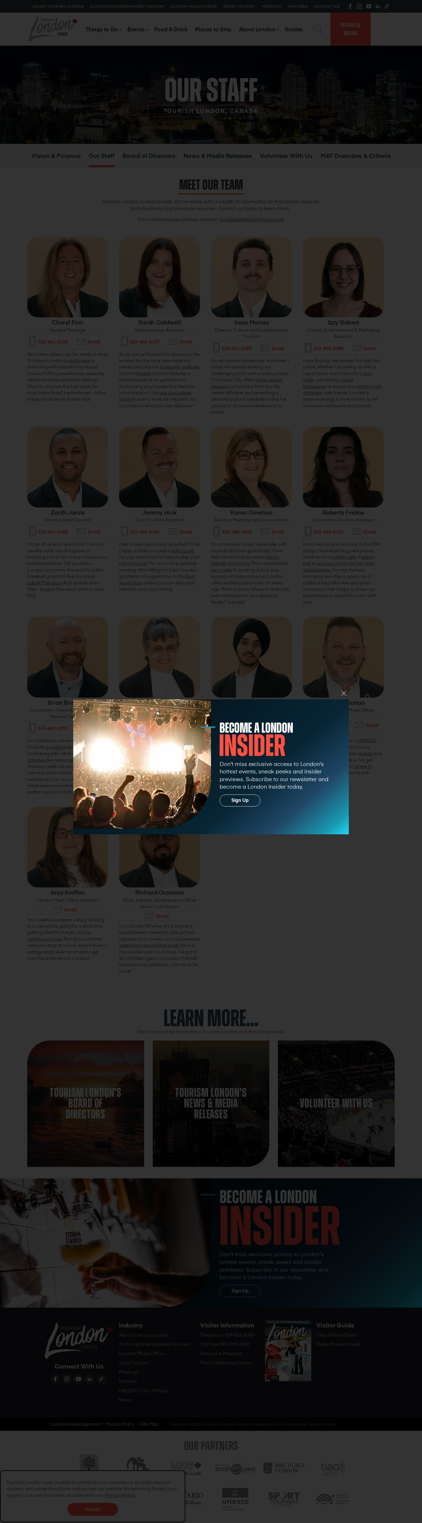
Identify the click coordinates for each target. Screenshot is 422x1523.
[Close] (344, 693)
